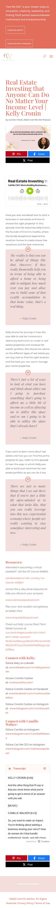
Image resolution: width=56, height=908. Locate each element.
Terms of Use (42, 903)
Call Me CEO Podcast (40, 119)
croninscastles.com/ (21, 682)
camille (12, 119)
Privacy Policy (25, 903)
